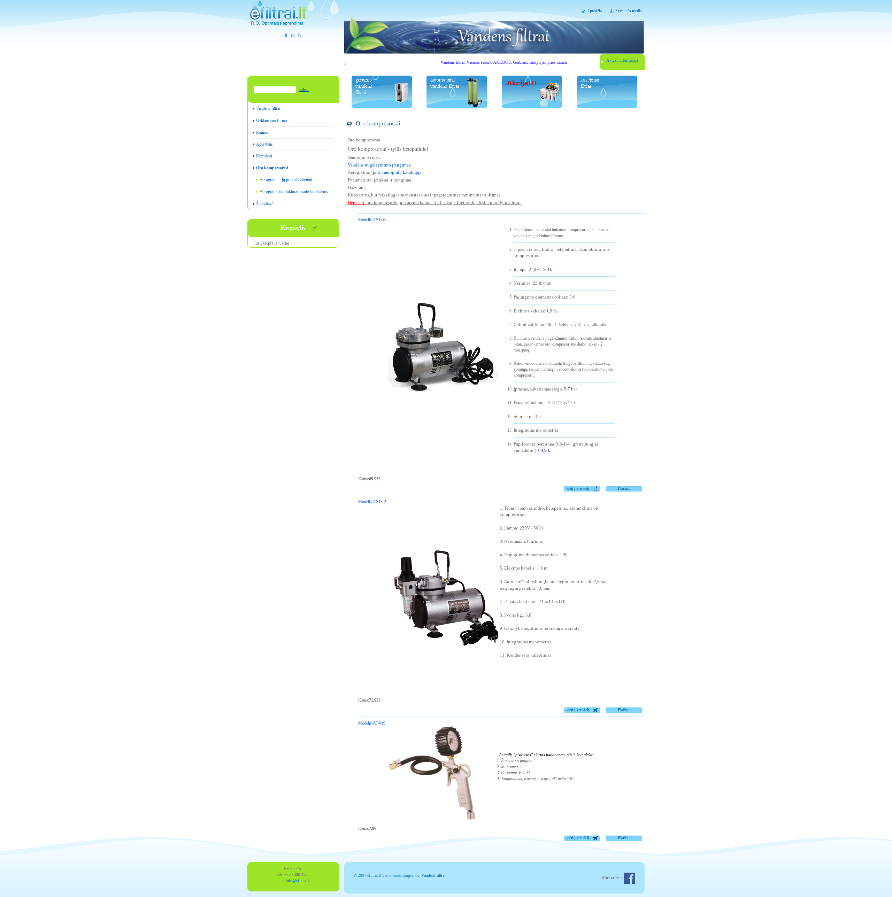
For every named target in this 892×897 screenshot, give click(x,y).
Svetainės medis (628, 10)
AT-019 (371, 723)
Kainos (262, 132)
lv (299, 35)
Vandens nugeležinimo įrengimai (379, 165)
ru (293, 35)
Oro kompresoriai (272, 167)
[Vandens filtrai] (293, 16)
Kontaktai (264, 156)
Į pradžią (594, 10)
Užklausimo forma (271, 120)
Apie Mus (264, 144)
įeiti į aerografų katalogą (396, 172)
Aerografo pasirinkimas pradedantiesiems (294, 191)
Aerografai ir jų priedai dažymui (286, 179)
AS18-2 (372, 501)
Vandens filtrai (268, 108)
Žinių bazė (264, 203)
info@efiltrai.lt (298, 880)
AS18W (372, 219)
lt (286, 35)
